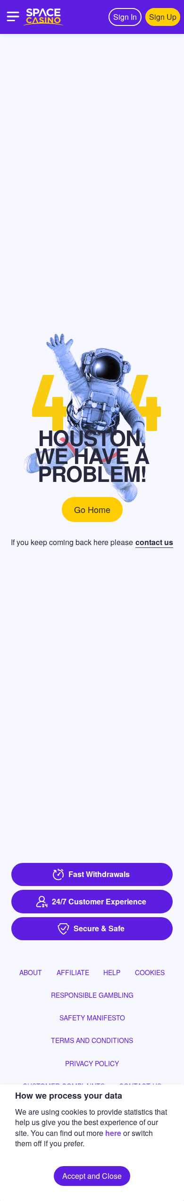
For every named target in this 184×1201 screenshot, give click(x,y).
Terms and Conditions (92, 1040)
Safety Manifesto (92, 1017)
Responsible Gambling (92, 995)
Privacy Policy (92, 1063)
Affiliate (73, 972)
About (30, 972)
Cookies (150, 972)
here (113, 1132)
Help (111, 972)
